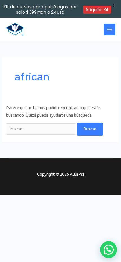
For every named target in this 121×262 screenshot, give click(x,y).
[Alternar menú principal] (109, 29)
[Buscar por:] (41, 129)
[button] (108, 249)
